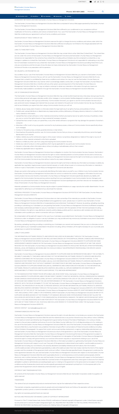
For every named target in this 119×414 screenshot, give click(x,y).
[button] (101, 11)
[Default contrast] (88, 1)
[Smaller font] (98, 2)
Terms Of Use (49, 410)
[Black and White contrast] (91, 1)
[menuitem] (22, 16)
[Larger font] (95, 2)
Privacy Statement (38, 410)
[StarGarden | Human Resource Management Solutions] (28, 8)
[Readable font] (101, 2)
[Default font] (103, 2)
